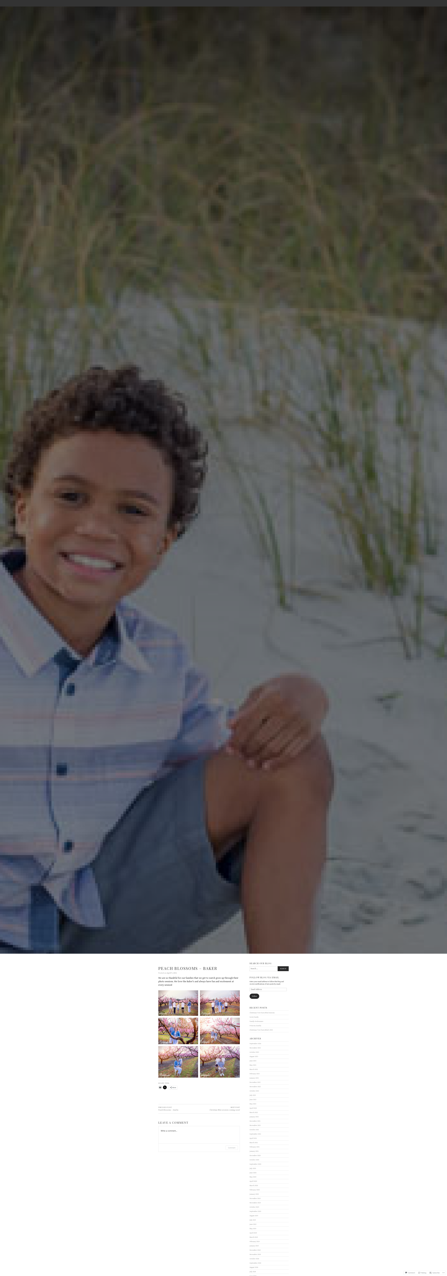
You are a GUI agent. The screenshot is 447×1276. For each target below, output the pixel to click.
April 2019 (253, 1233)
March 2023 (254, 1069)
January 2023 (254, 1078)
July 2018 (253, 1272)
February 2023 (255, 1074)
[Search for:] (269, 968)
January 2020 (254, 1194)
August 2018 (254, 1267)
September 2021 (255, 1134)
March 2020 (254, 1186)
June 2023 (253, 1061)
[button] (178, 1003)
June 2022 (253, 1100)
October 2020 (254, 1160)
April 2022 (253, 1108)
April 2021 (253, 1138)
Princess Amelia (255, 1026)
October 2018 (254, 1259)
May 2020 (253, 1177)
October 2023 (254, 1052)
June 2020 (253, 1173)
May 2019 (253, 1229)
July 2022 (253, 1095)
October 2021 (254, 1130)
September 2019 (255, 1211)
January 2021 (254, 1151)
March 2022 (254, 1112)
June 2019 (253, 1224)
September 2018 (255, 1263)
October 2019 (254, 1207)
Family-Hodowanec (256, 1021)
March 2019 (254, 1237)
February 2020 (255, 1190)
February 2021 (255, 1147)
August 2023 (254, 1056)
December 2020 (255, 1155)
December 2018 (255, 1250)
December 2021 (255, 1121)
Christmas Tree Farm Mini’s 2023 (261, 1030)
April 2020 (253, 1181)
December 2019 (255, 1198)
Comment (231, 1148)
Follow (254, 996)
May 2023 (253, 1065)
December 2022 (255, 1082)
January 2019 (254, 1246)
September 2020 (255, 1164)
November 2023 (255, 1048)
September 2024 (255, 1044)
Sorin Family (254, 1017)
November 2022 (255, 1087)
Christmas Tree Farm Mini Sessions (262, 1013)
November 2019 (255, 1203)
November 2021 (255, 1125)
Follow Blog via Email (264, 977)
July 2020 (253, 1168)
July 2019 (253, 1220)
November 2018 (255, 1254)
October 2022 (254, 1091)
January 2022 (254, 1117)
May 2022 (253, 1104)
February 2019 (255, 1241)
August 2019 (254, 1216)
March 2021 (254, 1143)
